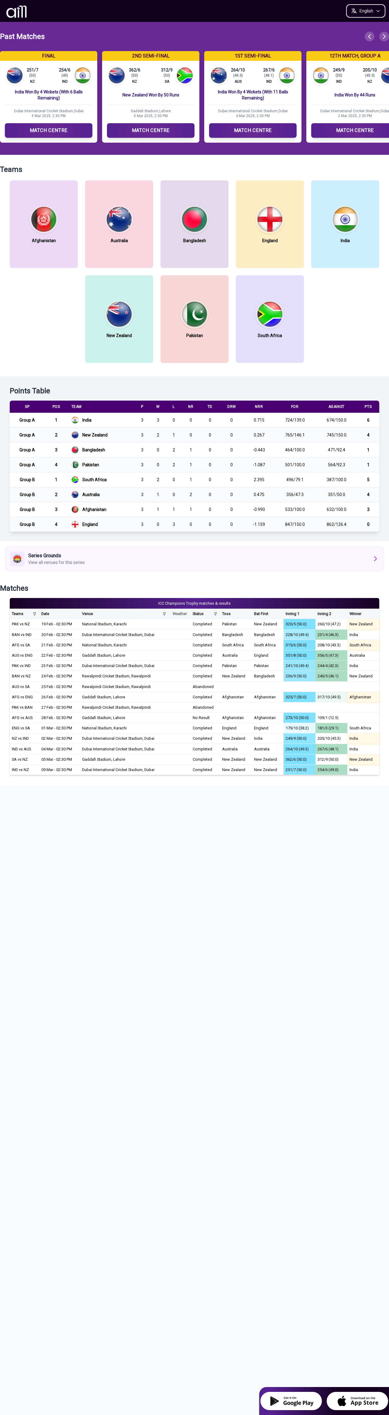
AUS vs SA (21, 686)
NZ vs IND (20, 738)
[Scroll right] (384, 36)
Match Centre (49, 130)
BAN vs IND (22, 634)
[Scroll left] (369, 36)
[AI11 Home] (17, 11)
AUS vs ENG (22, 655)
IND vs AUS (21, 749)
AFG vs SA (21, 645)
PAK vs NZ (21, 624)
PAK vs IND (21, 665)
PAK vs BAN (22, 707)
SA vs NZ (20, 759)
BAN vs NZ (21, 676)
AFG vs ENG (22, 697)
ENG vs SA (21, 728)
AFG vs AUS (22, 717)
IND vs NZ (20, 769)
